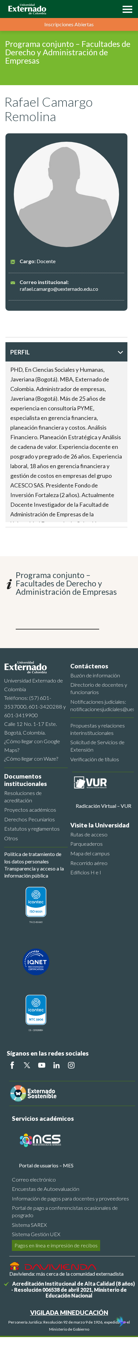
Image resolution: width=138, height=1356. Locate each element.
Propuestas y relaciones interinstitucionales (97, 729)
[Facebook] (12, 1065)
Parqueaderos (86, 844)
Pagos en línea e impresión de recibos (56, 1245)
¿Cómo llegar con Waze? (31, 758)
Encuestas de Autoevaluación (45, 1189)
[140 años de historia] (121, 1322)
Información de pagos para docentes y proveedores (70, 1198)
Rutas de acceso (89, 834)
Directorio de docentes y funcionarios (98, 688)
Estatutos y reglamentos (32, 828)
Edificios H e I (85, 872)
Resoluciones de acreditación (23, 796)
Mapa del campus (90, 853)
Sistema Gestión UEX (36, 1234)
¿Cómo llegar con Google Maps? (32, 745)
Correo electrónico (34, 1179)
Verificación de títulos (94, 759)
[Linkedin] (56, 1065)
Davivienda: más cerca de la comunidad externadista (66, 1274)
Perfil (20, 352)
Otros (11, 838)
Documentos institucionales (25, 779)
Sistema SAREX (29, 1225)
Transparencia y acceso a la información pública (34, 872)
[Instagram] (71, 1065)
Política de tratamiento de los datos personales (32, 857)
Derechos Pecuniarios (29, 819)
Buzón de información (95, 675)
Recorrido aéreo (89, 863)
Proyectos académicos (30, 810)
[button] (125, 8)
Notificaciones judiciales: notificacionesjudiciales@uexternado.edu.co (102, 705)
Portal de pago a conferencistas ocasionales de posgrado (65, 1211)
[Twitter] (27, 1065)
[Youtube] (41, 1065)
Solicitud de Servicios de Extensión (97, 746)
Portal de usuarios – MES (46, 1165)
